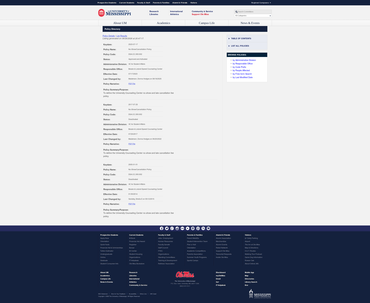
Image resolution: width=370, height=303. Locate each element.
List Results (121, 35)
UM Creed (153, 293)
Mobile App (249, 272)
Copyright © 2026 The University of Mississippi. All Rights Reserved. (119, 296)
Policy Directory (112, 28)
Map (246, 276)
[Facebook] (161, 228)
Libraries (153, 14)
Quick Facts (104, 245)
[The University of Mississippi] (114, 13)
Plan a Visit (191, 245)
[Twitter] (167, 228)
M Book (132, 238)
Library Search (251, 282)
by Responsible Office (243, 63)
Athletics (174, 14)
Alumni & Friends (179, 2)
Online (103, 257)
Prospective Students (107, 2)
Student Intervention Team (197, 241)
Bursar (131, 248)
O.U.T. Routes (250, 251)
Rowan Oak (249, 260)
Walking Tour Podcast (253, 254)
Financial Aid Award (137, 241)
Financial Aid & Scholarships (111, 248)
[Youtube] (187, 228)
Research (154, 11)
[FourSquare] (193, 228)
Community (202, 11)
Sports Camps (192, 260)
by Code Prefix (239, 67)
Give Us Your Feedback (118, 293)
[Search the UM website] (253, 12)
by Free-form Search (242, 73)
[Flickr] (182, 228)
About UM (120, 23)
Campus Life (207, 23)
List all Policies (240, 45)
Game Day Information (253, 257)
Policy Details (109, 35)
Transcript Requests (224, 254)
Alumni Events (221, 245)
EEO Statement (103, 293)
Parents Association (195, 254)
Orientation (104, 241)
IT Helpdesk (134, 260)
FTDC (160, 251)
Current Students (126, 2)
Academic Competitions (196, 251)
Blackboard (220, 272)
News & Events (250, 23)
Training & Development (167, 260)
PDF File (131, 83)
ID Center (133, 251)
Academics (163, 23)
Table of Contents (241, 38)
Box (246, 285)
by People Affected (241, 70)
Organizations (134, 257)
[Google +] (172, 228)
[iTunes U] (208, 228)
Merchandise (221, 241)
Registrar (132, 245)
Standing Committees (166, 257)
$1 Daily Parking (251, 238)
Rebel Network (222, 248)
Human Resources (165, 241)
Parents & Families (161, 2)
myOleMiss (220, 276)
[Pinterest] (198, 228)
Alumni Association (223, 238)
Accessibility (132, 293)
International (176, 11)
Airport (247, 241)
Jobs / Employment (165, 238)
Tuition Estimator (106, 251)
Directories (249, 279)
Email (218, 279)
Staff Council (163, 248)
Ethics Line (143, 293)
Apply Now (104, 238)
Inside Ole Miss (222, 257)
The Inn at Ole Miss (252, 245)
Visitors (193, 2)
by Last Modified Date (243, 77)
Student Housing (135, 254)
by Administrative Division (244, 60)
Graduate (104, 260)
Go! (217, 282)
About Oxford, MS (252, 264)
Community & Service (138, 285)
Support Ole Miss (222, 251)
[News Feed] (203, 228)
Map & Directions (251, 248)
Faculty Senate (164, 245)
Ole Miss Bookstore (136, 264)
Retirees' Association (166, 264)
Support (200, 14)
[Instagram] (177, 228)
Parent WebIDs (193, 238)
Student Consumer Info (109, 264)
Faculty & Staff (143, 2)
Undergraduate (106, 254)
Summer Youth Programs (197, 257)
